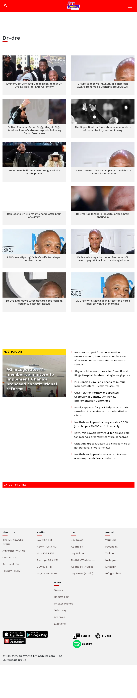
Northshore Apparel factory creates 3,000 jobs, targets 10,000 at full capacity (101, 424)
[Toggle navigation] (130, 6)
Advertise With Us (14, 550)
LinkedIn (110, 566)
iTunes (106, 635)
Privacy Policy (11, 570)
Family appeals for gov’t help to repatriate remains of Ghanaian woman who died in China (101, 411)
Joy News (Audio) (82, 573)
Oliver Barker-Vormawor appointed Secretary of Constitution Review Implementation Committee (96, 396)
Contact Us (10, 557)
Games (58, 590)
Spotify (86, 643)
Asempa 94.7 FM (47, 560)
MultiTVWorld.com (83, 560)
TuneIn (85, 635)
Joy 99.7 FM (44, 540)
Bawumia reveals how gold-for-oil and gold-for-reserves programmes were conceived (102, 434)
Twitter (109, 553)
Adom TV (77, 546)
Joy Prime (77, 553)
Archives (59, 617)
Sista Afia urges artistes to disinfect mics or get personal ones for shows (102, 445)
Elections (60, 623)
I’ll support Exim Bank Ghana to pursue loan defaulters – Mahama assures (99, 384)
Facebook (111, 546)
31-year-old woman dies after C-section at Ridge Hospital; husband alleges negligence (102, 373)
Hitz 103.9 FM (45, 553)
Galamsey (60, 610)
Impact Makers (63, 603)
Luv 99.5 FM (44, 566)
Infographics (113, 573)
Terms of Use (11, 564)
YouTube (110, 540)
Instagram (111, 560)
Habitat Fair (61, 596)
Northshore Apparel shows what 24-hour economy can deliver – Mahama (100, 456)
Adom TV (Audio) (82, 566)
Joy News (77, 540)
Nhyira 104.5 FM (47, 573)
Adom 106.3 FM (47, 546)
